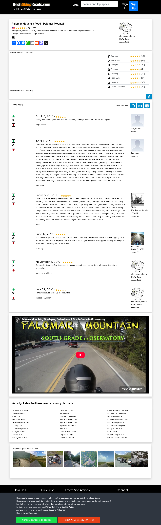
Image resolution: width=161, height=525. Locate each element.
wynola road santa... (68, 425)
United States (57, 30)
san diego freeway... (68, 416)
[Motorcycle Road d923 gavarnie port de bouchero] (123, 459)
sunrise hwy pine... (115, 416)
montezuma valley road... (118, 419)
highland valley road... (69, 419)
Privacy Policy (51, 506)
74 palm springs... (67, 434)
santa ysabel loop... (20, 419)
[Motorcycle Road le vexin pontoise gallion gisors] (89, 459)
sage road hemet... (68, 437)
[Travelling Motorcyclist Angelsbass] (137, 120)
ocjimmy (39, 248)
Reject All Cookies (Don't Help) (79, 519)
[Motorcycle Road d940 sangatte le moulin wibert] (106, 459)
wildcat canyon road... (117, 422)
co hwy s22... (17, 425)
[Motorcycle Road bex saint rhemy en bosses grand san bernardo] (139, 459)
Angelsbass (41, 124)
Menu (75, 5)
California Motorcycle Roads (77, 30)
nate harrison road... (20, 410)
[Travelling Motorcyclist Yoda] (137, 199)
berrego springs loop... (21, 422)
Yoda (38, 224)
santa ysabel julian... (68, 431)
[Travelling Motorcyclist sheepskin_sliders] (125, 27)
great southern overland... (118, 410)
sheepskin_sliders (20, 30)
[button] (19, 355)
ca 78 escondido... (67, 410)
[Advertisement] (56, 71)
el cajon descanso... (116, 428)
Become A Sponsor (57, 510)
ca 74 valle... (112, 431)
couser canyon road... (21, 428)
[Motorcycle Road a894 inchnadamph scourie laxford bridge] (55, 459)
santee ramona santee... (117, 437)
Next (151, 458)
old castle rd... (18, 434)
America (45, 30)
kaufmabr (40, 185)
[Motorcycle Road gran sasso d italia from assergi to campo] (38, 459)
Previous (9, 458)
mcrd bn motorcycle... (116, 425)
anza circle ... (65, 413)
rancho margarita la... (116, 434)
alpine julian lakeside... (117, 413)
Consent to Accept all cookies (36, 519)
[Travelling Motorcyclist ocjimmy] (137, 238)
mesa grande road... (20, 437)
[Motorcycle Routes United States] (13, 27)
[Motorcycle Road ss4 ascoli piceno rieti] (72, 459)
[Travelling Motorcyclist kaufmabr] (137, 144)
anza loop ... (17, 416)
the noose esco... (19, 413)
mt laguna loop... (19, 431)
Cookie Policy (68, 506)
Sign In (125, 6)
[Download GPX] (149, 96)
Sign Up (133, 6)
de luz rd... (64, 428)
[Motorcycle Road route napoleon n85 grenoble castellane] (21, 459)
